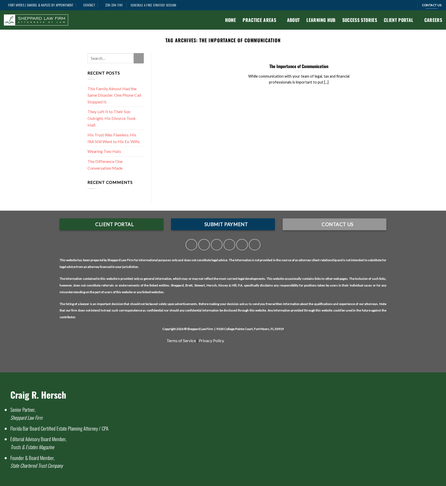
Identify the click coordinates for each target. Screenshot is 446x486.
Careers (433, 20)
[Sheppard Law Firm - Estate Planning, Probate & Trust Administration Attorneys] (36, 20)
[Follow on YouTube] (254, 245)
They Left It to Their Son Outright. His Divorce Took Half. (111, 118)
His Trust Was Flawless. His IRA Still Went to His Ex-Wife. (113, 138)
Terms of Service (181, 340)
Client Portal (398, 20)
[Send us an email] (216, 245)
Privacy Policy (211, 340)
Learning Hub (320, 20)
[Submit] (139, 58)
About (293, 20)
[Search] (411, 5)
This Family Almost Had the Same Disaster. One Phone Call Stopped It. (114, 95)
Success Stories (359, 20)
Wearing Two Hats (104, 151)
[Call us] (229, 245)
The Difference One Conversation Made (105, 164)
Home (230, 20)
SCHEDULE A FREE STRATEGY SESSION (153, 5)
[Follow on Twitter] (204, 245)
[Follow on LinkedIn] (242, 245)
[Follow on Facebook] (191, 245)
